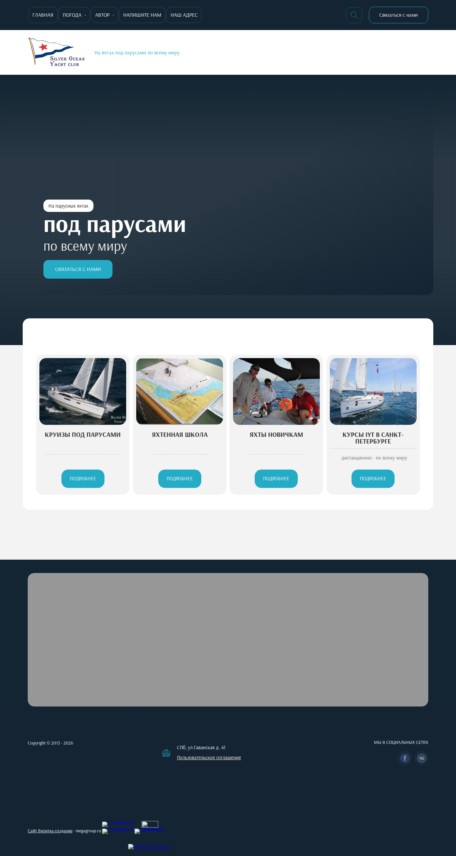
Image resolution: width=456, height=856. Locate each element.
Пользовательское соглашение (209, 757)
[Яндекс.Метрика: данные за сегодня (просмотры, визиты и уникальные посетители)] (149, 846)
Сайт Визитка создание (50, 831)
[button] (398, 15)
